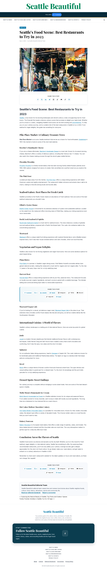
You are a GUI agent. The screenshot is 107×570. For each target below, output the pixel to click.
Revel (21, 367)
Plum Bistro (23, 263)
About (35, 561)
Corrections (60, 561)
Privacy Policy (86, 19)
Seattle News (7, 19)
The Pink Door (51, 180)
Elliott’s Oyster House (26, 208)
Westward (23, 237)
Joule (21, 339)
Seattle (22, 118)
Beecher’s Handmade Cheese (49, 151)
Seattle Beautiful (53, 6)
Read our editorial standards (30, 492)
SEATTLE (22, 27)
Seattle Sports (73, 19)
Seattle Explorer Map (40, 19)
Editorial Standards (50, 561)
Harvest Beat (24, 278)
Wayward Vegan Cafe (62, 310)
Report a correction (49, 492)
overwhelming (76, 122)
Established (82, 139)
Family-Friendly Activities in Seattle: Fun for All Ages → (37, 499)
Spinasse (54, 353)
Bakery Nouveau (25, 425)
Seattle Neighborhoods (58, 19)
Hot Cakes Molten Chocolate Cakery (31, 410)
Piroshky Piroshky (25, 165)
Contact (41, 561)
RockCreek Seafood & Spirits (29, 223)
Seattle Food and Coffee (22, 19)
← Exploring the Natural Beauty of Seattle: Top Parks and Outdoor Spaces (43, 497)
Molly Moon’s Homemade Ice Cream (31, 396)
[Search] (104, 20)
